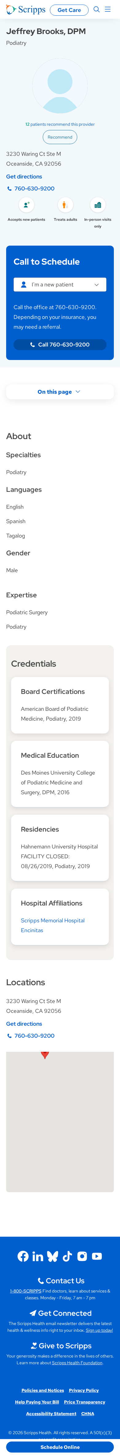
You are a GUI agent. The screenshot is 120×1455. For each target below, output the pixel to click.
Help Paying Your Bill (37, 1402)
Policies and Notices (43, 1390)
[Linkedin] (37, 1256)
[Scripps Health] (25, 9)
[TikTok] (67, 1256)
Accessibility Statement (51, 1413)
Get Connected (65, 1313)
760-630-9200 (34, 188)
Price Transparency (84, 1402)
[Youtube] (97, 1256)
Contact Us (65, 1280)
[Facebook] (23, 1256)
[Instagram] (82, 1256)
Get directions (24, 176)
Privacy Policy (84, 1390)
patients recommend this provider (60, 124)
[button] (44, 1053)
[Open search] (96, 9)
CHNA (87, 1413)
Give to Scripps (65, 1345)
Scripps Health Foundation (77, 1362)
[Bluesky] (52, 1256)
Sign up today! (99, 1330)
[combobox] (60, 285)
